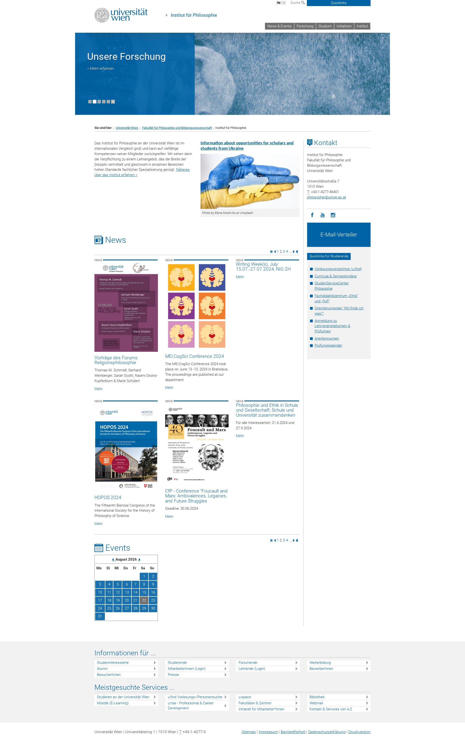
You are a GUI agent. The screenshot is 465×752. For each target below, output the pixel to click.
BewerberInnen (321, 668)
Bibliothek (317, 697)
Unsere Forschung (126, 56)
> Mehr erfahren (100, 68)
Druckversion (360, 731)
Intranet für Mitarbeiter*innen (261, 709)
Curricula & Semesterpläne (336, 276)
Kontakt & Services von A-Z (331, 709)
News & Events (279, 26)
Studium (325, 26)
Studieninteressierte (113, 662)
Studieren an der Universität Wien (123, 697)
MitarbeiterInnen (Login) (187, 668)
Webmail (316, 703)
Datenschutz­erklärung (327, 731)
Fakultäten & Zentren (255, 703)
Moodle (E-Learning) (113, 703)
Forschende (248, 662)
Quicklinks (339, 3)
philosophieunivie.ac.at (326, 197)
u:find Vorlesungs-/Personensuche (195, 697)
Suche (295, 2)
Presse (173, 675)
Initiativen (344, 26)
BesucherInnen (109, 675)
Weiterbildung (320, 662)
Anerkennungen (327, 338)
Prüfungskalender (328, 345)
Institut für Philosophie (194, 15)
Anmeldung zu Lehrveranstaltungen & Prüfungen (332, 326)
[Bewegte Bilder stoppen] (113, 101)
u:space (245, 697)
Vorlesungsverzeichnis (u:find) (338, 269)
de (283, 3)
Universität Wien (127, 128)
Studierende (177, 662)
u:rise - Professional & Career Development (191, 705)
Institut (362, 26)
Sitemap (249, 731)
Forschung (305, 26)
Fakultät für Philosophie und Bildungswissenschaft (177, 128)
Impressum (268, 731)
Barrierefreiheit (293, 731)
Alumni (102, 668)
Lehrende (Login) (252, 668)
